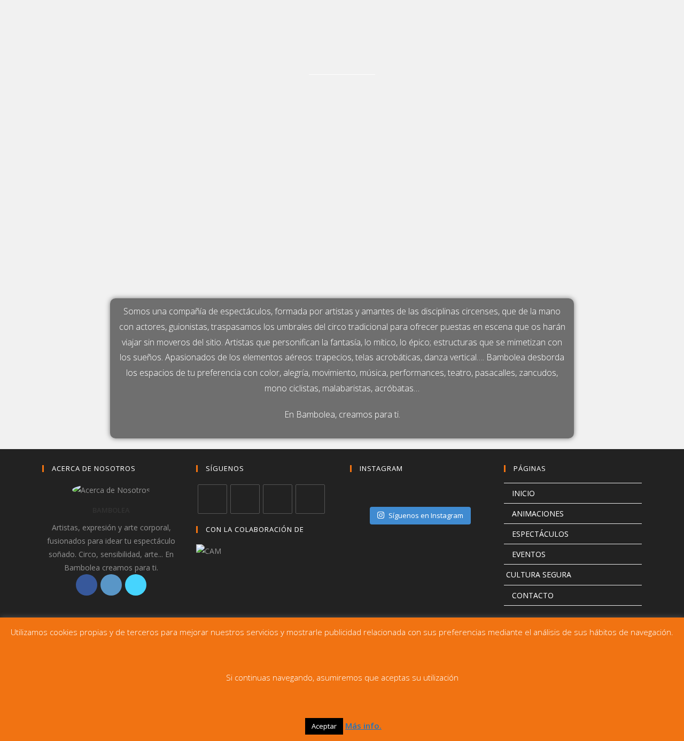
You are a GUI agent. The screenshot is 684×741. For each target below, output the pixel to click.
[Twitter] (135, 585)
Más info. (363, 725)
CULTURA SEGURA (537, 574)
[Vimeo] (310, 499)
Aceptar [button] (324, 726)
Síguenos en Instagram (425, 515)
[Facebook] (86, 585)
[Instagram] (111, 585)
